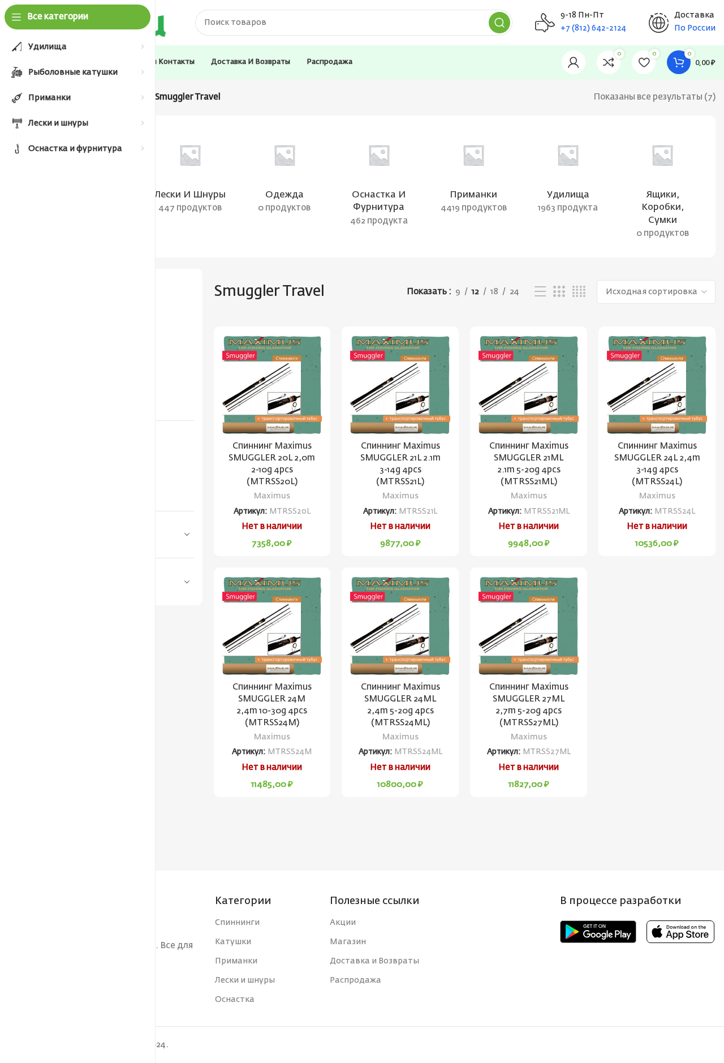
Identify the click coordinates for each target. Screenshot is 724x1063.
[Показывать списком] (540, 292)
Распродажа (355, 980)
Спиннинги (237, 923)
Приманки (236, 961)
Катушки (233, 942)
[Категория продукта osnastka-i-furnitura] (378, 180)
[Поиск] (499, 22)
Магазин (348, 942)
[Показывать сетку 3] (558, 292)
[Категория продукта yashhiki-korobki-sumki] (662, 186)
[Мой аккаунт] (573, 62)
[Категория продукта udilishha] (568, 174)
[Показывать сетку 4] (578, 292)
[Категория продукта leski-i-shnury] (189, 174)
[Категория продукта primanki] (473, 174)
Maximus (272, 496)
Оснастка (235, 1000)
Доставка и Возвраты (374, 961)
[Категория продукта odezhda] (284, 174)
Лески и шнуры (245, 980)
